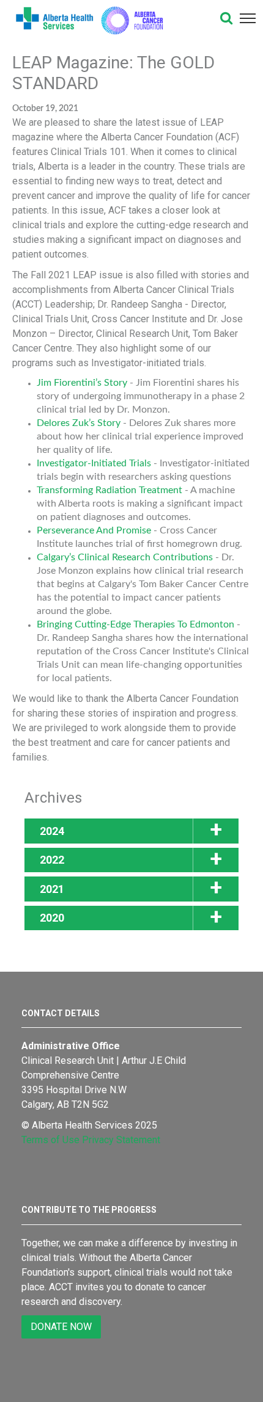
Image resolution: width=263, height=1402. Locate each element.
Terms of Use (50, 1140)
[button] (226, 18)
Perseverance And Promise (94, 530)
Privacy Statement (121, 1140)
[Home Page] (109, 18)
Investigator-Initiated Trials (94, 463)
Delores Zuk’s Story (78, 423)
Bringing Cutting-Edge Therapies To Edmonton (135, 624)
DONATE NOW (61, 1326)
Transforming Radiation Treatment (109, 490)
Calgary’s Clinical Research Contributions (125, 557)
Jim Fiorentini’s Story (82, 383)
